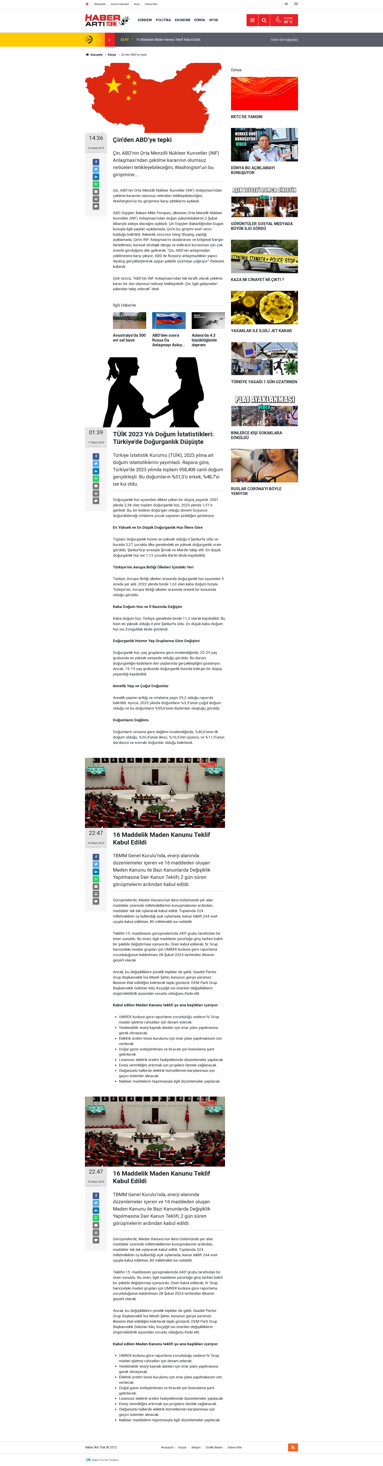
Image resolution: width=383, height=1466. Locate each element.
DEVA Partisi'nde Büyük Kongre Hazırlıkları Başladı (171, 40)
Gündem (145, 20)
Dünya (199, 20)
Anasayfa (167, 1447)
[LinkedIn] (96, 177)
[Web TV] (286, 4)
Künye (183, 1447)
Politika (163, 20)
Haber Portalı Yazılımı (105, 1460)
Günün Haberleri (120, 4)
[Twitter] (96, 169)
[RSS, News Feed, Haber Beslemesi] (293, 1447)
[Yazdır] (96, 199)
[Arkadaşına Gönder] (96, 191)
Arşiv (137, 4)
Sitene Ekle (151, 4)
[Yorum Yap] (96, 206)
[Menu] (252, 20)
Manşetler (100, 4)
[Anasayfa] (87, 4)
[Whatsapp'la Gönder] (96, 184)
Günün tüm (284, 40)
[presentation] (99, 39)
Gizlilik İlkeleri (214, 1447)
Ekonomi (182, 20)
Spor (213, 20)
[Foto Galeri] (296, 4)
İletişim (196, 1447)
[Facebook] (96, 162)
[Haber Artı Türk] (107, 20)
